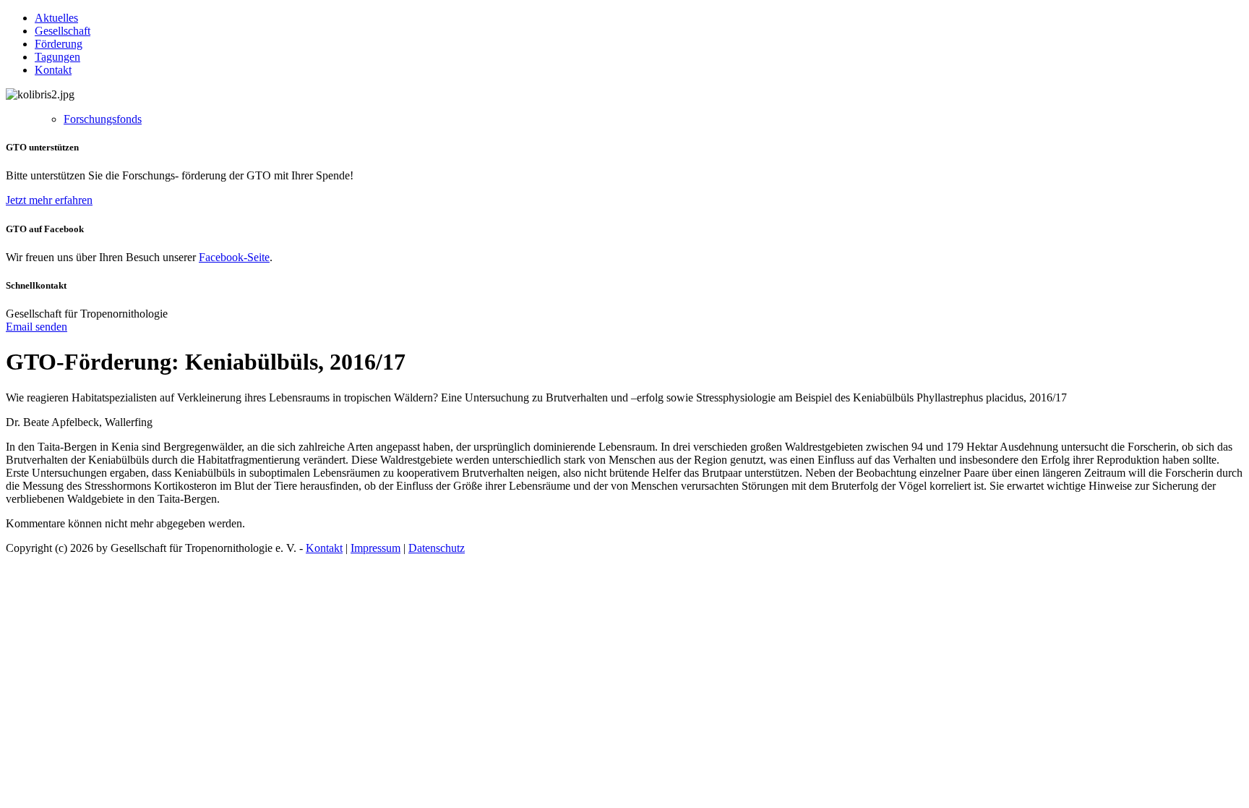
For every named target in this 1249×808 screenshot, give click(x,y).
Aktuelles (56, 18)
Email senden (36, 326)
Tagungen (57, 57)
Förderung (58, 44)
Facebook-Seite (234, 257)
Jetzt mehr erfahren (49, 200)
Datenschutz (436, 548)
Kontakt (53, 70)
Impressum (375, 548)
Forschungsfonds (103, 119)
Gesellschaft (62, 31)
